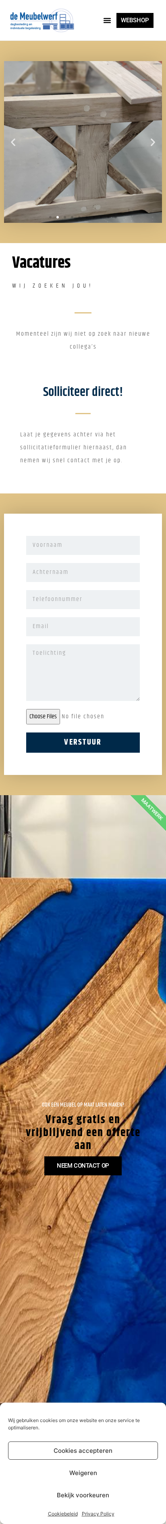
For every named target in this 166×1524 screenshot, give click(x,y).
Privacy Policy (98, 1514)
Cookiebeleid (63, 1514)
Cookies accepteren (83, 1450)
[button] (107, 20)
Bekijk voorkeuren (83, 1495)
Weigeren (83, 1473)
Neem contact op (83, 1165)
